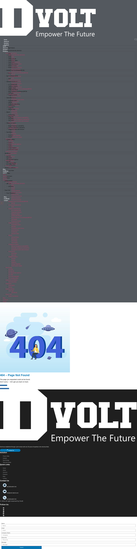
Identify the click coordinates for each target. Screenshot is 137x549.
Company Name (5, 532)
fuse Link (13, 126)
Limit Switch (9, 176)
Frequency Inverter (12, 95)
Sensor (8, 177)
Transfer (13, 130)
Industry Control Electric (15, 80)
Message (3, 542)
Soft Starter (10, 93)
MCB (12, 56)
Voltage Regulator (16, 135)
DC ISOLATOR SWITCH (12, 159)
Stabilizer (13, 133)
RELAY (8, 112)
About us (6, 41)
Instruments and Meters (11, 151)
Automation (7, 173)
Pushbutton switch (16, 96)
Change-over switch (16, 64)
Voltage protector (15, 62)
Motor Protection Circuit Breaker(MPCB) (17, 91)
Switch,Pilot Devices (11, 97)
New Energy (9, 139)
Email (2, 528)
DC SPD (8, 161)
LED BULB (10, 186)
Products (6, 45)
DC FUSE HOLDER (11, 163)
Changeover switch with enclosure (16, 129)
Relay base (10, 116)
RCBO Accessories (16, 71)
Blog (5, 197)
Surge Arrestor (15, 65)
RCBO (9, 57)
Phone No (4, 537)
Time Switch (11, 120)
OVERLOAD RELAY (16, 87)
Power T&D (7, 190)
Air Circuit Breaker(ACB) (15, 76)
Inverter (13, 131)
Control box (11, 107)
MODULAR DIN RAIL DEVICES (14, 50)
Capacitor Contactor (16, 83)
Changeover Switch (14, 115)
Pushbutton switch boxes (17, 99)
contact (6, 200)
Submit (21, 547)
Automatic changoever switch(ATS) (20, 119)
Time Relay (10, 118)
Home (5, 39)
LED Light (11, 162)
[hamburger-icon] (136, 39)
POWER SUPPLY (10, 139)
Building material (8, 180)
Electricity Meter (10, 170)
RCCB (13, 58)
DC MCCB (11, 142)
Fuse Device (9, 132)
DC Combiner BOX (10, 164)
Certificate (6, 198)
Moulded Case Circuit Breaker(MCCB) (18, 72)
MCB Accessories (15, 69)
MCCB (13, 74)
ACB (9, 78)
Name (3, 523)
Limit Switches (15, 101)
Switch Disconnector (16, 67)
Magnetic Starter (15, 85)
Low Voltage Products (10, 47)
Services (6, 43)
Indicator (13, 97)
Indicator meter (15, 105)
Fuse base (10, 135)
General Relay (11, 115)
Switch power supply (16, 137)
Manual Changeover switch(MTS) (16, 125)
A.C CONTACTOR (16, 81)
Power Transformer (10, 193)
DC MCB (11, 140)
